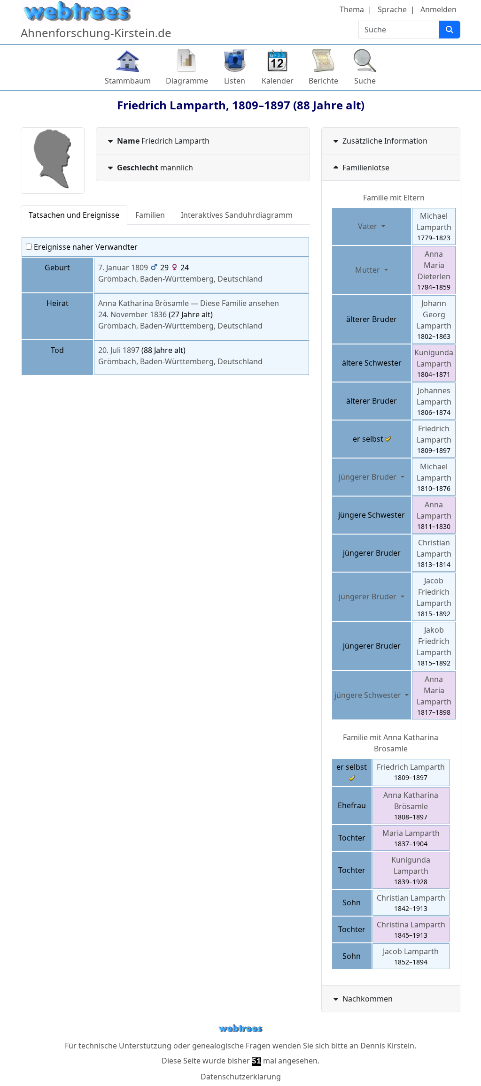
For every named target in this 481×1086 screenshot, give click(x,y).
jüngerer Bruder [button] (368, 477)
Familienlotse (365, 167)
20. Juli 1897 (119, 350)
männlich (155, 167)
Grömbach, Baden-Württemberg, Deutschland (180, 279)
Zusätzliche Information (384, 141)
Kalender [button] (278, 81)
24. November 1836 (132, 314)
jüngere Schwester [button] (368, 695)
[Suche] (449, 29)
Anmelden (438, 9)
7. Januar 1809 (123, 267)
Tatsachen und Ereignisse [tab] (74, 215)
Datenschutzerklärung (241, 1076)
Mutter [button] (368, 270)
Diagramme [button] (187, 81)
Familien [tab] (150, 215)
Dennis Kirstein (387, 1045)
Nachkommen (367, 999)
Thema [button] (352, 9)
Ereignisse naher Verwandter (85, 247)
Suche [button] (365, 81)
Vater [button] (368, 226)
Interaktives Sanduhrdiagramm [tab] (237, 215)
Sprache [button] (392, 9)
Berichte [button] (323, 81)
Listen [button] (234, 81)
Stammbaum (128, 81)
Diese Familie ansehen (239, 303)
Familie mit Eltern (394, 197)
